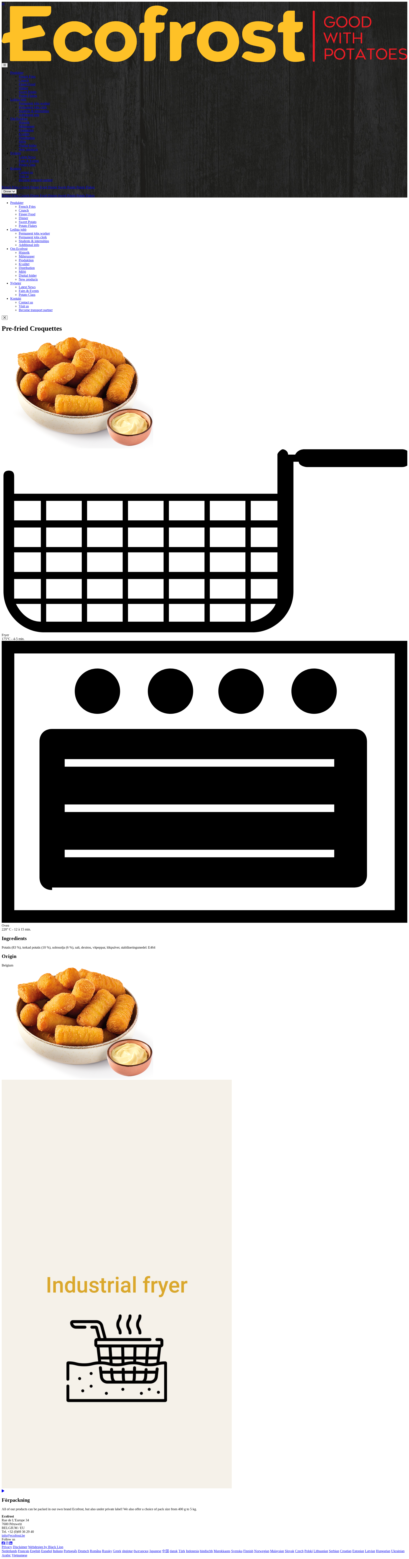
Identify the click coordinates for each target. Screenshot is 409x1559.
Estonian (358, 1551)
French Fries (27, 76)
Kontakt (15, 168)
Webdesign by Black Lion (45, 1547)
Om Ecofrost (18, 118)
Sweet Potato (27, 92)
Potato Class (27, 164)
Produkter (16, 72)
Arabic (6, 1555)
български (141, 1551)
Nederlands (9, 1551)
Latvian (370, 1551)
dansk (174, 1551)
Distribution (27, 138)
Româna (95, 1551)
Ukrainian (398, 1551)
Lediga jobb (18, 99)
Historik (24, 122)
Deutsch (83, 1551)
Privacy (7, 1547)
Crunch (24, 80)
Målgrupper (27, 126)
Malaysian (277, 1551)
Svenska (236, 1551)
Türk (182, 1551)
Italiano (58, 1551)
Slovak (289, 1551)
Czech (299, 1551)
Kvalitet (24, 134)
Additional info (29, 115)
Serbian (334, 1551)
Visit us (24, 176)
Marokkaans (222, 1551)
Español (46, 1551)
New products (28, 149)
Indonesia (192, 1551)
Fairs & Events (29, 161)
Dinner (23, 88)
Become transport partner (36, 180)
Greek (117, 1551)
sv (3, 3)
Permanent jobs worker (34, 103)
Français (23, 1551)
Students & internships (34, 111)
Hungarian (383, 1551)
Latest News (27, 157)
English (35, 1551)
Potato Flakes (28, 95)
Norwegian (261, 1551)
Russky (107, 1551)
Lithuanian (321, 1551)
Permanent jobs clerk (33, 107)
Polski (308, 1551)
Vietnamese (19, 1555)
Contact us (26, 172)
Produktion (26, 130)
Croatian (345, 1551)
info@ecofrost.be (13, 1535)
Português (70, 1551)
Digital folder (28, 145)
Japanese (155, 1551)
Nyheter (15, 153)
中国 (165, 1551)
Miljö (22, 141)
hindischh (206, 1551)
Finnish (248, 1551)
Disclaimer (20, 1547)
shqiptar (127, 1551)
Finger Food (27, 84)
